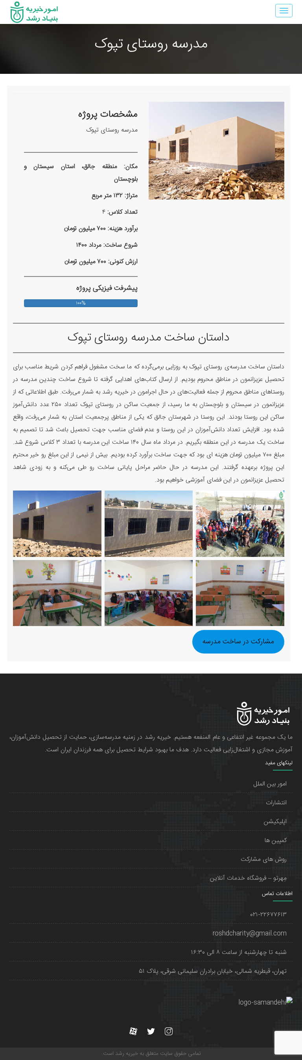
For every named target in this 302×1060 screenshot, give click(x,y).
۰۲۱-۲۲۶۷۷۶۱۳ (268, 915)
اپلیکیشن (275, 822)
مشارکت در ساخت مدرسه (238, 642)
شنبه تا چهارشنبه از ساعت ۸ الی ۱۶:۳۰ (239, 952)
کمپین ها (276, 840)
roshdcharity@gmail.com (250, 933)
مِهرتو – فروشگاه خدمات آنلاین (248, 878)
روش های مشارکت (264, 859)
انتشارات (276, 803)
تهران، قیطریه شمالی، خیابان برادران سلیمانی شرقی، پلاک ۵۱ (213, 971)
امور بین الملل (270, 784)
